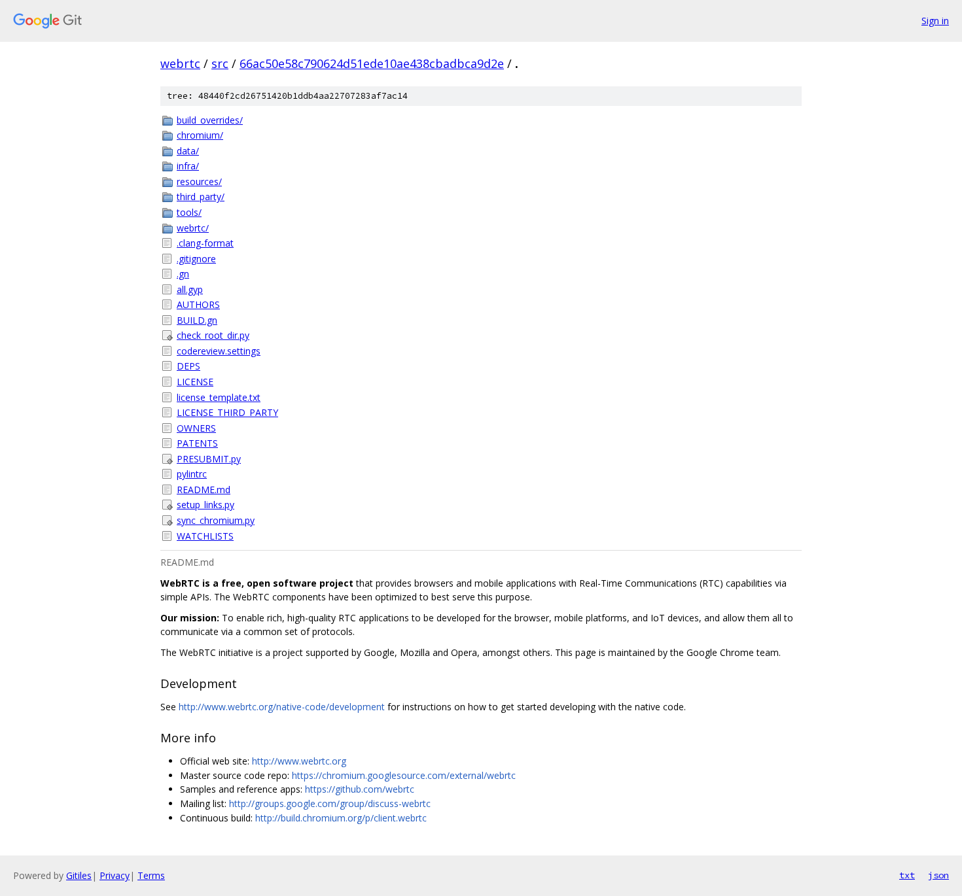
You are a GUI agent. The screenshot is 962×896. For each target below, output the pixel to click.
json (938, 875)
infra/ (188, 166)
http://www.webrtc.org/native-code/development (282, 706)
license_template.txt (218, 397)
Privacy (114, 875)
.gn (183, 273)
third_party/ (200, 196)
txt (907, 875)
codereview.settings (218, 351)
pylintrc (192, 474)
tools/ (189, 212)
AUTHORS (198, 304)
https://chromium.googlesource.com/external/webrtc (404, 775)
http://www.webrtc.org (299, 761)
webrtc (180, 63)
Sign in (935, 20)
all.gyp (190, 289)
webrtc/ (193, 228)
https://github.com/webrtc (359, 789)
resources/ (199, 181)
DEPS (188, 366)
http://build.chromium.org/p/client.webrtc (341, 818)
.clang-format (205, 243)
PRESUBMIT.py (209, 459)
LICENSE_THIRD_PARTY (227, 412)
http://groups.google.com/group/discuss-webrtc (330, 803)
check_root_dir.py (213, 335)
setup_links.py (205, 504)
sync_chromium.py (216, 520)
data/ (188, 151)
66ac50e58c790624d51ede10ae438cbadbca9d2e (372, 63)
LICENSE (195, 381)
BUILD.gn (197, 320)
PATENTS (197, 443)
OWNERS (196, 428)
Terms (151, 875)
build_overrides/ (210, 120)
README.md (203, 489)
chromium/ (200, 135)
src (219, 63)
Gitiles (79, 875)
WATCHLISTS (205, 536)
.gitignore (196, 258)
